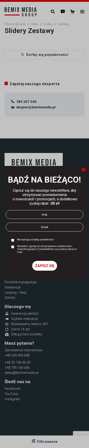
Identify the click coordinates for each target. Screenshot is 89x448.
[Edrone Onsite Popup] (44, 224)
